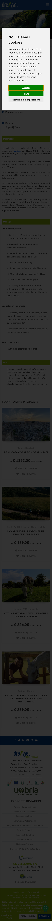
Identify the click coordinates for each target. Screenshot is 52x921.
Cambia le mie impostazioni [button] (26, 99)
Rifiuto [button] (26, 94)
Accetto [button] (26, 88)
